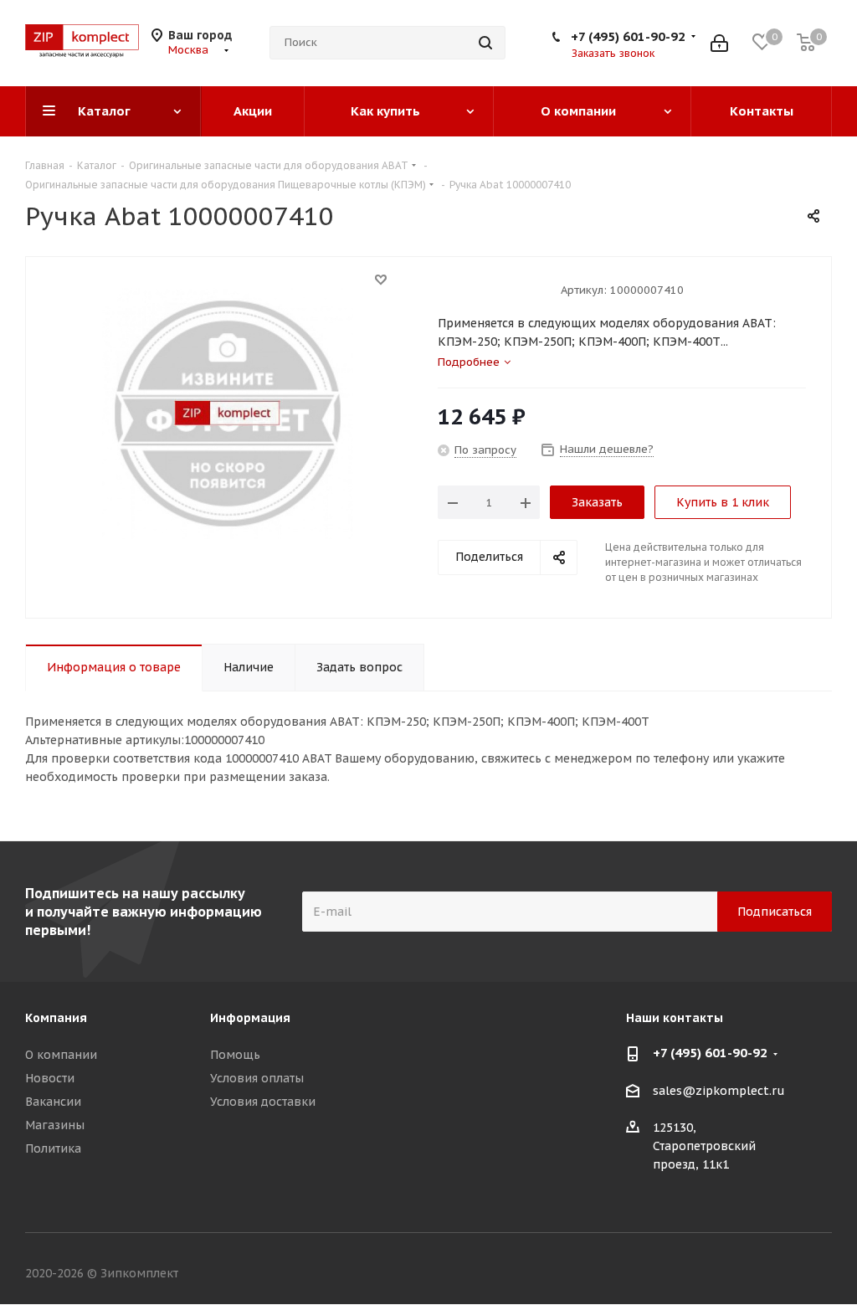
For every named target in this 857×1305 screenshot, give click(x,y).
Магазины (55, 1125)
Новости (49, 1078)
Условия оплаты (257, 1078)
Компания (56, 1017)
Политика (53, 1148)
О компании (61, 1054)
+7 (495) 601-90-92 (628, 36)
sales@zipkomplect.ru (719, 1090)
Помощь (235, 1054)
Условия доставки (263, 1101)
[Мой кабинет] (719, 43)
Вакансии (53, 1101)
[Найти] (485, 42)
